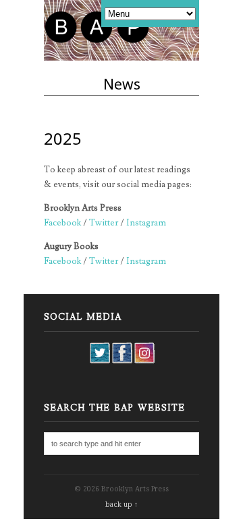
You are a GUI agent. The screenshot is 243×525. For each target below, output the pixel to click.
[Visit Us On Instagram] (144, 360)
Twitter (103, 222)
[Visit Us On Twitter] (99, 360)
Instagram (146, 222)
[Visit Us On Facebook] (122, 360)
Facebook (62, 222)
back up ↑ (121, 504)
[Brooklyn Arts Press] (98, 42)
